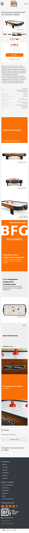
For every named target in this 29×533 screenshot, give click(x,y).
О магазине (5, 472)
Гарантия (4, 475)
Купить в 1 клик (14, 59)
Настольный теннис (7, 499)
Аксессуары (5, 488)
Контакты (5, 478)
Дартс (3, 496)
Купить (14, 55)
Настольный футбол (7, 485)
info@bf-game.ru (5, 520)
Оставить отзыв (14, 439)
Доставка (4, 470)
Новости (4, 464)
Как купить (5, 467)
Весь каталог (15, 238)
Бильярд (4, 493)
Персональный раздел (7, 523)
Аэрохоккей (5, 490)
